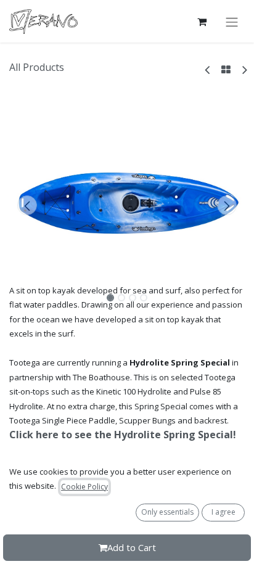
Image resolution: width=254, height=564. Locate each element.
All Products (36, 67)
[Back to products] (226, 70)
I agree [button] (223, 512)
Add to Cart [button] (131, 547)
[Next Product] (244, 69)
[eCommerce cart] (201, 21)
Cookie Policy (84, 486)
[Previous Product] (208, 69)
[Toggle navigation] (232, 21)
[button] (26, 205)
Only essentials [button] (167, 512)
